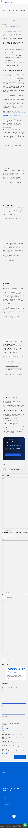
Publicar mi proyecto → (13, 455)
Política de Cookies (5, 826)
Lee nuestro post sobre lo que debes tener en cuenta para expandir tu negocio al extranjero (14, 114)
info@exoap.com (8, 802)
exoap (5, 797)
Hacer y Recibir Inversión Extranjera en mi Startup (15, 669)
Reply (23, 668)
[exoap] (6, 2)
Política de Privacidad (17, 825)
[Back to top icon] (14, 816)
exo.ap (5, 794)
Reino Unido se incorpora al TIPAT (10, 655)
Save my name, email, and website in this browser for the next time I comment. (13, 723)
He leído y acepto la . (11, 727)
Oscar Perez (14, 22)
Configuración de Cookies (19, 826)
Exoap (5, 799)
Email (4, 710)
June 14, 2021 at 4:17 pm (13, 672)
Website (4, 716)
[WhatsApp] (25, 825)
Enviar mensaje (7, 804)
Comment (5, 689)
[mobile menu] (26, 2)
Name (4, 705)
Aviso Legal (7, 825)
